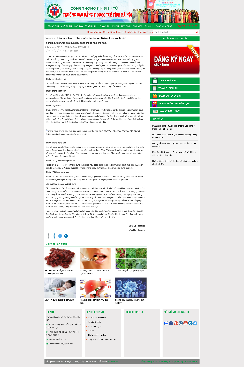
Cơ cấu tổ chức (94, 322)
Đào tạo (78, 26)
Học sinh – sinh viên (131, 26)
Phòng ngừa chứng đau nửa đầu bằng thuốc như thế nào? (101, 38)
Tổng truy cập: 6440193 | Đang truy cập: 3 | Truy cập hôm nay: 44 (169, 361)
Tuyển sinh (91, 26)
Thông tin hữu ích (109, 26)
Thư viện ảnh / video (97, 335)
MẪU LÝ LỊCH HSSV (169, 111)
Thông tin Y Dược (64, 38)
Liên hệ (91, 330)
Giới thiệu (66, 26)
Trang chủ (53, 26)
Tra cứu (149, 26)
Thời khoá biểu (168, 80)
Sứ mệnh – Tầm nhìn (97, 317)
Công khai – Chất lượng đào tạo (102, 339)
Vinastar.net (113, 361)
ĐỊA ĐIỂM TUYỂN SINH (170, 96)
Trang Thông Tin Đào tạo (174, 103)
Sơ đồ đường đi (94, 326)
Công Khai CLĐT (164, 26)
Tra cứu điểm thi (168, 88)
